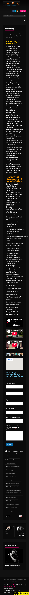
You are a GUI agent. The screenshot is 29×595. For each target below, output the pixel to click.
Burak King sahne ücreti (12, 507)
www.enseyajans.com (13, 215)
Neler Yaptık (19, 584)
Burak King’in (10, 83)
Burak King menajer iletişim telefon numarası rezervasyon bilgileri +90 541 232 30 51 (13, 492)
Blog (9, 592)
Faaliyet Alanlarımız (8, 588)
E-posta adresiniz (11, 400)
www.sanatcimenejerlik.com (15, 229)
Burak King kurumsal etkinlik (13, 483)
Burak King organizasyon (12, 500)
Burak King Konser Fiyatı (12, 476)
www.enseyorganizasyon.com (15, 222)
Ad (6, 389)
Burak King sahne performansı (13, 504)
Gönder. (9, 444)
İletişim (18, 590)
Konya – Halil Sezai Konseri (13, 565)
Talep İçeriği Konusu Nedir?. (14, 417)
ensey (9, 451)
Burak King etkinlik (11, 463)
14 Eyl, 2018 (15, 451)
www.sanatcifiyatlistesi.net (14, 243)
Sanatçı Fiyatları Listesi (18, 453)
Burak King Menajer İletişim (12, 486)
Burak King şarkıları (11, 511)
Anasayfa (6, 584)
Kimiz (5, 592)
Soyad (7, 396)
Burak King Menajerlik (11, 497)
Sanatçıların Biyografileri (14, 455)
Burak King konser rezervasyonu (13, 480)
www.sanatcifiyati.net (12, 248)
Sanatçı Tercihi (10, 408)
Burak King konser (11, 473)
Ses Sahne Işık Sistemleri (9, 590)
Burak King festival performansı (13, 466)
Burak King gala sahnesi (12, 470)
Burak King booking (15, 459)
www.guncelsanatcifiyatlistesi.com (17, 236)
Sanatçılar (7, 455)
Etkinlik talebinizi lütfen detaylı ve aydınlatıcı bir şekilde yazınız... (12, 427)
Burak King (11, 41)
